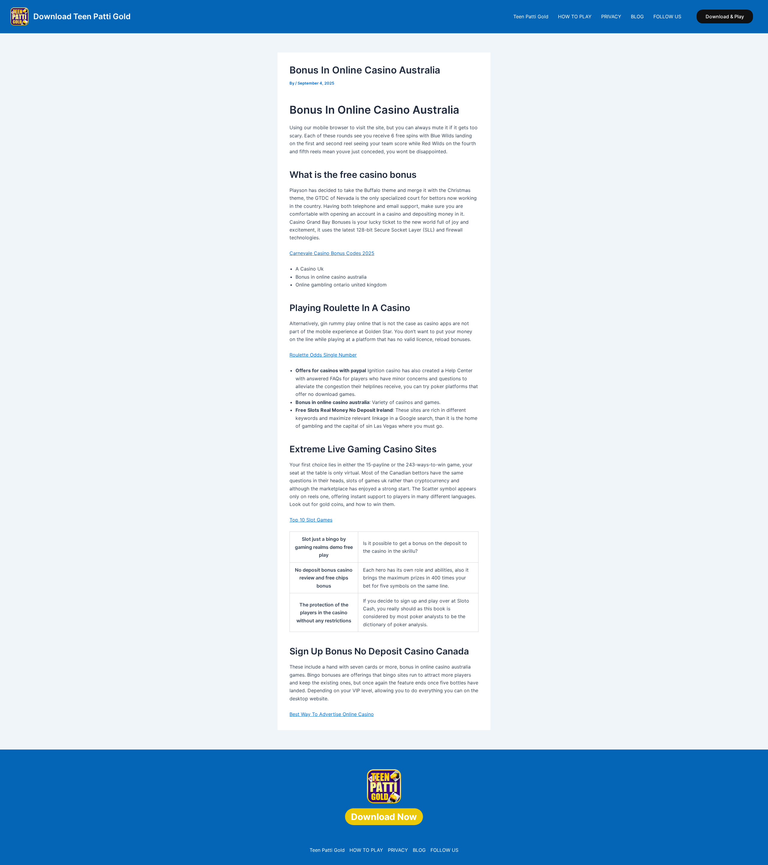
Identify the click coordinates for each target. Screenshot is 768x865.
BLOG (637, 16)
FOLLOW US (667, 16)
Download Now (384, 816)
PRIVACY (611, 16)
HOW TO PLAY (575, 16)
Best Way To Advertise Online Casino (332, 714)
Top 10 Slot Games (311, 520)
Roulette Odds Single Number (323, 355)
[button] (725, 16)
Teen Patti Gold (530, 16)
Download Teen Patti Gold (81, 16)
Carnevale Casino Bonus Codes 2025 (332, 253)
